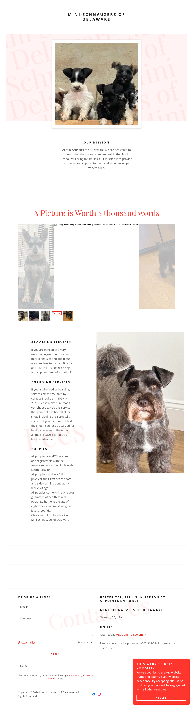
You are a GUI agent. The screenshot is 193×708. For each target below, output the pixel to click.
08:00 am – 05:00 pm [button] (129, 634)
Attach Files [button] (28, 642)
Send (55, 654)
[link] (96, 20)
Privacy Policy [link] (75, 675)
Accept (161, 697)
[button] (19, 642)
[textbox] (55, 606)
